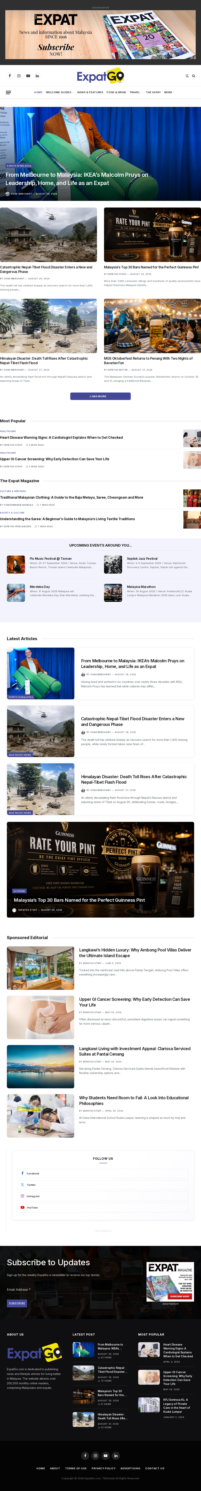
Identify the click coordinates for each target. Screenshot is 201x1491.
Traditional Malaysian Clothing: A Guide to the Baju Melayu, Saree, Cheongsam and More (71, 497)
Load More (98, 396)
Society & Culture (12, 513)
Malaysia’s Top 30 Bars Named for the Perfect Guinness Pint (151, 267)
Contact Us (154, 1468)
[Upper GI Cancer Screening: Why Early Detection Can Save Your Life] (192, 460)
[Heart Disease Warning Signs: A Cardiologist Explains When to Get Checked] (192, 438)
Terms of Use (76, 1468)
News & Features (90, 92)
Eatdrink (19, 891)
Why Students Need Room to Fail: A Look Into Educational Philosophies (133, 1100)
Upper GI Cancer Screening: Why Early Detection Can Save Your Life (54, 459)
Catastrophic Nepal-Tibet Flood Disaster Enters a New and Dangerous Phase (46, 269)
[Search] (193, 75)
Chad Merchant (21, 194)
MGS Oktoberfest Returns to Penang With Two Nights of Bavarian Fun (148, 361)
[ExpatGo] (100, 76)
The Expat (153, 92)
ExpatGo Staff (117, 274)
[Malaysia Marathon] (113, 593)
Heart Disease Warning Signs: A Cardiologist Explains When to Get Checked (61, 438)
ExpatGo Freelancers (17, 526)
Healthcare (8, 431)
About (55, 1468)
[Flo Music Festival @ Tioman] (16, 565)
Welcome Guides (58, 92)
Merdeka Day (40, 587)
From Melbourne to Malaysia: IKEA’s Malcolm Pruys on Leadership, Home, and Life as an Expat (76, 178)
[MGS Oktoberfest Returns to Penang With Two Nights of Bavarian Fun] (152, 326)
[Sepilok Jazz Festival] (113, 565)
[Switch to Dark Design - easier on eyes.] (187, 75)
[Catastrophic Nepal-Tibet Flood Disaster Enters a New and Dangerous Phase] (48, 235)
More (168, 92)
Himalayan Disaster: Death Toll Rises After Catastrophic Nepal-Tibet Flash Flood (44, 361)
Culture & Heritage (13, 491)
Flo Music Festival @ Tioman (51, 558)
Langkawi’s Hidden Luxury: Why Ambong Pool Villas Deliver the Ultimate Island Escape (135, 953)
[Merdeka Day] (16, 593)
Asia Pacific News (20, 755)
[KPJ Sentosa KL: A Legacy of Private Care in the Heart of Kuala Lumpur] (149, 1404)
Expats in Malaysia (19, 165)
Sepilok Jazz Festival (142, 558)
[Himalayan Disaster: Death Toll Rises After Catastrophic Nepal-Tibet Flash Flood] (48, 326)
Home (38, 92)
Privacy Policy (104, 1468)
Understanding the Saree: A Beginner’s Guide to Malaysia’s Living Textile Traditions (67, 519)
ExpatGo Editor (118, 370)
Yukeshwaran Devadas (18, 505)
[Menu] (8, 92)
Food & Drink (116, 92)
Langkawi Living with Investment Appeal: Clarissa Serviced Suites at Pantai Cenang (134, 1051)
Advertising (130, 1468)
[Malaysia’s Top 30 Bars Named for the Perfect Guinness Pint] (152, 235)
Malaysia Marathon (141, 587)
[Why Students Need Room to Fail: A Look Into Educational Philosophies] (40, 1116)
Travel (135, 92)
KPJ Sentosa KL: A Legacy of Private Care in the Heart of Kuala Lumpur (176, 1405)
